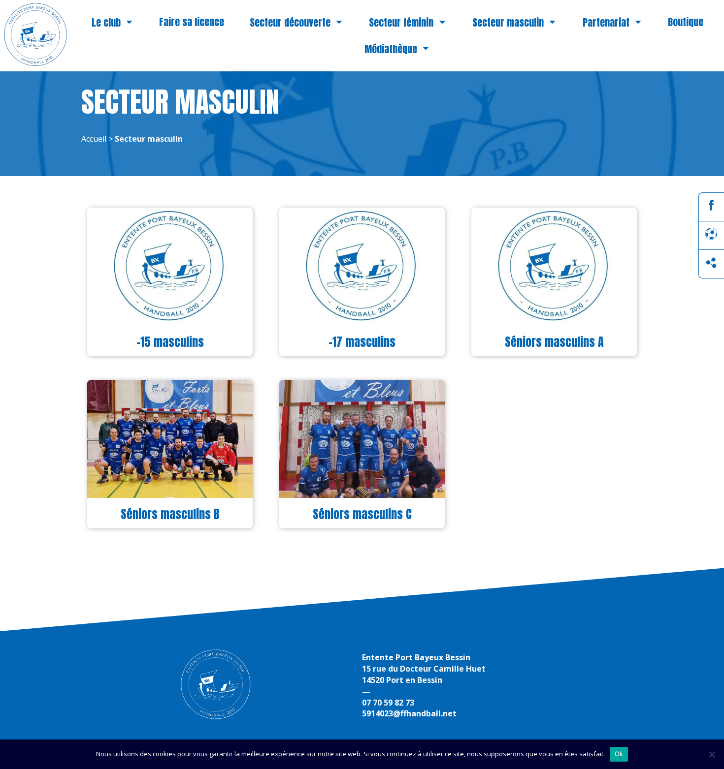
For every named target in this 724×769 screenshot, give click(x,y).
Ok (619, 754)
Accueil (93, 138)
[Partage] (711, 265)
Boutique (685, 22)
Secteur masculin (508, 23)
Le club (106, 23)
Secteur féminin (401, 23)
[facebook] (711, 208)
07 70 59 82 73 (388, 702)
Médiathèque (390, 49)
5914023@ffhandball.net (409, 713)
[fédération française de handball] (711, 236)
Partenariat (606, 23)
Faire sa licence (191, 22)
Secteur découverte (290, 23)
